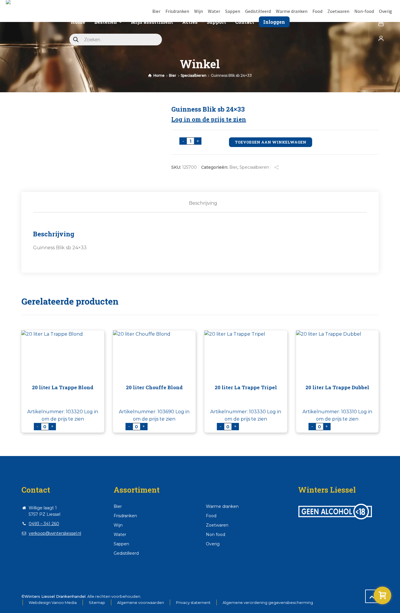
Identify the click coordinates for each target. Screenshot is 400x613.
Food (317, 11)
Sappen (232, 11)
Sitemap (97, 602)
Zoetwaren (338, 11)
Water (214, 11)
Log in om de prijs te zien (208, 119)
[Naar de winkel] (382, 595)
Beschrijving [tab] (203, 203)
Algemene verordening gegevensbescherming (268, 602)
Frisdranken (177, 11)
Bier (156, 11)
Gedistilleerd (258, 11)
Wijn (198, 11)
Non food (215, 534)
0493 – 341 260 (44, 523)
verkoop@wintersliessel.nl (55, 533)
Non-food (364, 11)
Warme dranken (291, 11)
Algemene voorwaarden (140, 602)
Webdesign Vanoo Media (53, 602)
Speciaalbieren (193, 75)
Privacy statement (193, 602)
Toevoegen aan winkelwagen (270, 142)
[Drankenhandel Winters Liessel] (32, 20)
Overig (385, 11)
